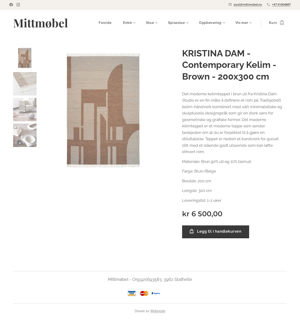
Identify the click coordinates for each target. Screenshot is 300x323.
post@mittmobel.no (248, 4)
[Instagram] (18, 5)
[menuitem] (107, 23)
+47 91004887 (281, 4)
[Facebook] (11, 5)
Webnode (157, 311)
